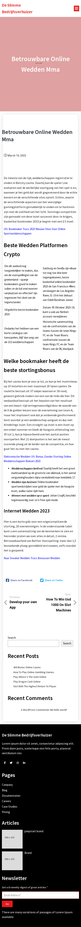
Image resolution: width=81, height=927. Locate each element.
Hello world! (60, 709)
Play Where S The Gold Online (29, 677)
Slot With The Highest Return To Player (34, 686)
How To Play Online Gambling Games (33, 672)
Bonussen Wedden (49, 558)
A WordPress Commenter (35, 709)
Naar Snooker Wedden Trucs (20, 558)
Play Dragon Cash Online (26, 681)
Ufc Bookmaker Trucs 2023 (19, 229)
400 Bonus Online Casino (27, 667)
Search (12, 637)
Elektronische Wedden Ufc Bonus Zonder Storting (33, 456)
